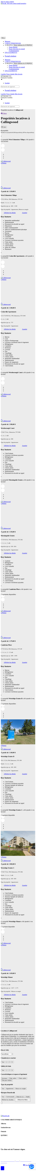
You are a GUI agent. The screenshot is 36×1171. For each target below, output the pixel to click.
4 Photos (3, 163)
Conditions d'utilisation (14, 1155)
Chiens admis (22, 1078)
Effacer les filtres (23, 1100)
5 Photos (3, 279)
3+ (12, 1062)
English (7, 83)
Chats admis (12, 1078)
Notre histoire (13, 47)
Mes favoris (18, 74)
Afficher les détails (10, 213)
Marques (7, 41)
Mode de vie (20, 1097)
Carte (4, 127)
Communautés (10, 1097)
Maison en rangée (21, 1088)
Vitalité (28, 1097)
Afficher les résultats (8, 1100)
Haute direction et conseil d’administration (17, 50)
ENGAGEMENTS (11, 52)
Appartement (10, 1088)
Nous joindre (10, 74)
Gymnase (4, 1078)
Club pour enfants (7, 1080)
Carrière (3, 74)
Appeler (24, 213)
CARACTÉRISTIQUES (13, 43)
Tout (3, 1062)
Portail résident (10, 56)
